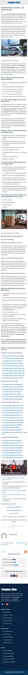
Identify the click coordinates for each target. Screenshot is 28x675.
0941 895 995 (7, 110)
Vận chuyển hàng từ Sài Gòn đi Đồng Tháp (13, 368)
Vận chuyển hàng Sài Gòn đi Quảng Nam (13, 422)
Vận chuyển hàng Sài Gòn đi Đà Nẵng (12, 425)
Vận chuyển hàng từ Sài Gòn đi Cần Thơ (12, 365)
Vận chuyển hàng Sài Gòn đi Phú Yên (12, 415)
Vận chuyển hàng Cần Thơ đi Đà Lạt (11, 391)
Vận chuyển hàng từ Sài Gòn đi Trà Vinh (12, 378)
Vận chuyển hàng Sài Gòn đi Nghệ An (12, 440)
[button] (2, 2)
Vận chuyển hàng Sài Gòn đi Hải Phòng (12, 457)
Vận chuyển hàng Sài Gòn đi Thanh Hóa (12, 445)
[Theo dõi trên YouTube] (16, 576)
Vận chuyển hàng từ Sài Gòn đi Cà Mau (12, 363)
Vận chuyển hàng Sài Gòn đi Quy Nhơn (12, 417)
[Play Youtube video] (14, 467)
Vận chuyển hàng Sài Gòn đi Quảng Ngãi (13, 420)
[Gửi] (25, 552)
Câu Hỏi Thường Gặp (7, 623)
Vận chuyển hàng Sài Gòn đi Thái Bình (12, 450)
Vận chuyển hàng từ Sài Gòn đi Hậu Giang (13, 370)
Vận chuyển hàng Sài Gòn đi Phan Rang (12, 408)
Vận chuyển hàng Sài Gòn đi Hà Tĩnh (11, 443)
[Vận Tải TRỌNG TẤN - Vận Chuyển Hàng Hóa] (14, 2)
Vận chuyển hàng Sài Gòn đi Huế (11, 427)
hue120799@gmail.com (15, 510)
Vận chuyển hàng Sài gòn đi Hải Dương (12, 455)
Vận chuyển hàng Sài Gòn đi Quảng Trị (12, 429)
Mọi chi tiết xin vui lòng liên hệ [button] (8, 503)
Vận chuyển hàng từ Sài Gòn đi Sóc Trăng (13, 375)
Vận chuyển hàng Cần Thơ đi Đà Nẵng (12, 399)
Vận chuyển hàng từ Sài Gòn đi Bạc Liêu (12, 358)
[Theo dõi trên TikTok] (14, 576)
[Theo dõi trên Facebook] (11, 576)
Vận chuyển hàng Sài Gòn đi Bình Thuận (12, 405)
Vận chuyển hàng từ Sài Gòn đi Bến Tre (12, 361)
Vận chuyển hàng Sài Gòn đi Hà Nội (11, 452)
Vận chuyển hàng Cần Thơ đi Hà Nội (11, 394)
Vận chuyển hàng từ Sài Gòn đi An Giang (13, 356)
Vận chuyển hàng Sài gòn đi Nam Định (12, 447)
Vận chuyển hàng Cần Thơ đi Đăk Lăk (12, 384)
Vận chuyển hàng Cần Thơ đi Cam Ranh (12, 387)
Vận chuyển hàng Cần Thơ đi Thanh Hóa (13, 396)
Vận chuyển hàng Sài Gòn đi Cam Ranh (12, 410)
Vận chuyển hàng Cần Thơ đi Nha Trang (12, 389)
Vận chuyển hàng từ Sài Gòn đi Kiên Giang (13, 373)
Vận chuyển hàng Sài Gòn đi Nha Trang (12, 412)
